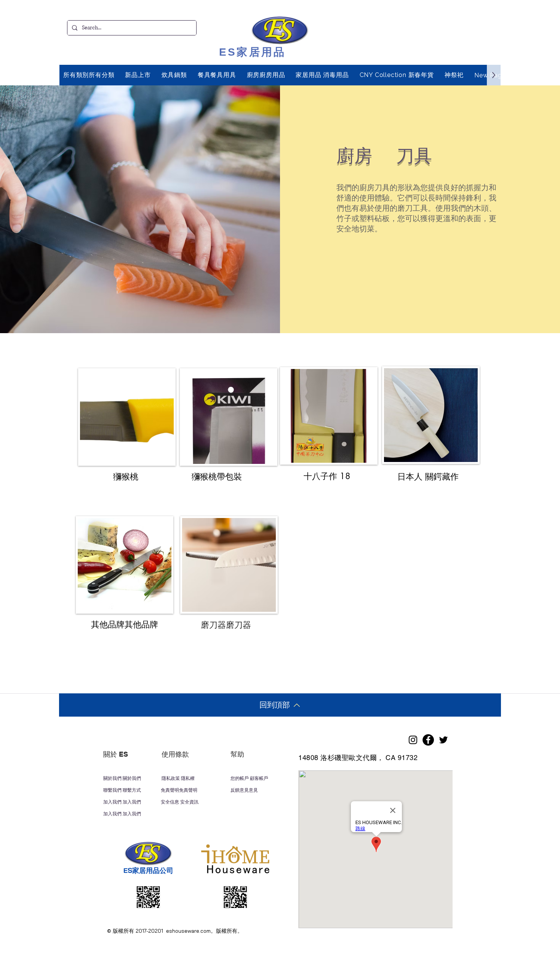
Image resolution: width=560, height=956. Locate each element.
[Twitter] (443, 740)
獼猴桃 (125, 476)
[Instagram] (413, 740)
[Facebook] (428, 740)
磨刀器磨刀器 (226, 624)
